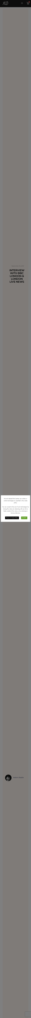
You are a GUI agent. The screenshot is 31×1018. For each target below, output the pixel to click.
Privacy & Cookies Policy (12, 518)
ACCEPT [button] (24, 518)
